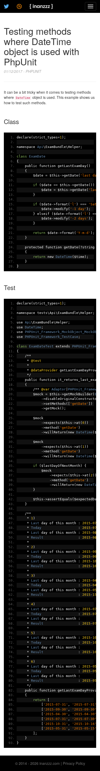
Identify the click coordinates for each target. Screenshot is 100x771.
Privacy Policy (74, 763)
